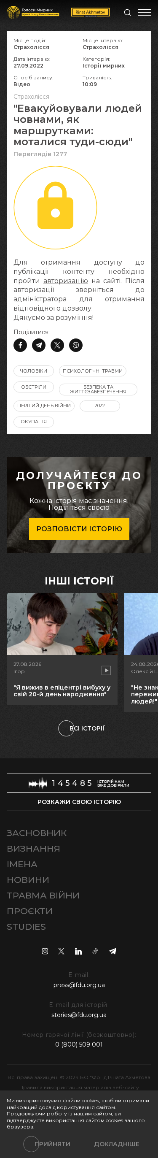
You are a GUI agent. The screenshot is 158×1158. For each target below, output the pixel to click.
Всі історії (87, 728)
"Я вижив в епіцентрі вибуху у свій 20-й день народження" (61, 691)
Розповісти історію (79, 529)
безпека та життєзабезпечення (98, 389)
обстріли (33, 387)
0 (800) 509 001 (79, 1044)
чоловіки (33, 371)
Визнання (33, 848)
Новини (28, 879)
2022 (100, 406)
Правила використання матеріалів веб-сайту (79, 1087)
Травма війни (43, 895)
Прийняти (52, 1144)
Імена (22, 864)
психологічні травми (93, 371)
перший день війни (44, 406)
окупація (34, 422)
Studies (26, 926)
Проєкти (30, 911)
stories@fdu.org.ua (79, 1015)
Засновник (37, 833)
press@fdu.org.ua (79, 985)
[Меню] (144, 12)
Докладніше (116, 1144)
